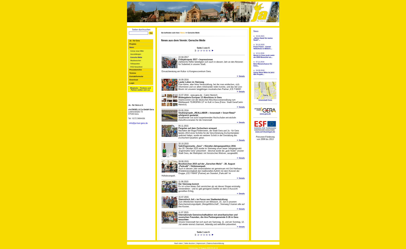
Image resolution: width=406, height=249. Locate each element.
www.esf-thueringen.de (265, 132)
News (131, 47)
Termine (132, 73)
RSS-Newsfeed (136, 67)
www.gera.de (265, 114)
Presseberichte (135, 70)
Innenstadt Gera (265, 100)
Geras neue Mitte (137, 51)
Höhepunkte (135, 64)
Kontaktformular (136, 76)
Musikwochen (135, 60)
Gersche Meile (136, 57)
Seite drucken (189, 243)
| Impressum (200, 243)
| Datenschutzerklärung (215, 243)
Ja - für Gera (134, 41)
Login (131, 83)
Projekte (132, 44)
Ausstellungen (135, 54)
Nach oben (178, 243)
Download (133, 80)
